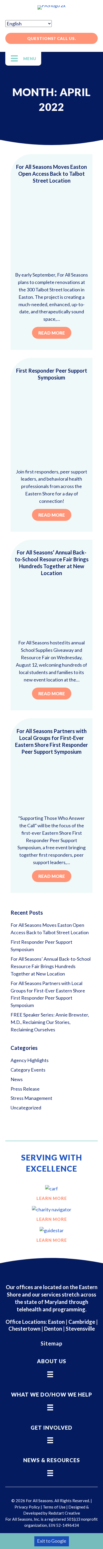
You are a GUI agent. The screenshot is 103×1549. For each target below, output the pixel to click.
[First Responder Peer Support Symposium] (51, 424)
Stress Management (31, 1098)
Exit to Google (51, 1541)
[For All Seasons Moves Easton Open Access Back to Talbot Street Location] (51, 227)
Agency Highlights (30, 1060)
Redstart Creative (64, 1513)
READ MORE (51, 333)
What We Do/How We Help (51, 1394)
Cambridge (81, 1321)
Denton (53, 1328)
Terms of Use (54, 1507)
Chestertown (24, 1328)
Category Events (28, 1070)
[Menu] (50, 1372)
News (17, 1079)
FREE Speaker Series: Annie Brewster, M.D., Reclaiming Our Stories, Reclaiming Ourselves (50, 1022)
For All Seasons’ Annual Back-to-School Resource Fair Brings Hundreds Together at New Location (51, 966)
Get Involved (51, 1427)
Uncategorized (26, 1107)
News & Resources (51, 1460)
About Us (51, 1361)
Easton (56, 1321)
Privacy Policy (27, 1507)
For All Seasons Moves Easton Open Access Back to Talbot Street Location (51, 174)
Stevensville (80, 1328)
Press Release (25, 1089)
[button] (51, 38)
